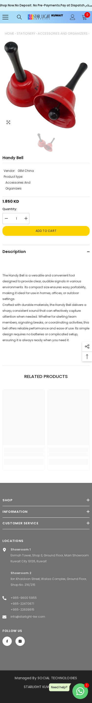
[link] (23, 454)
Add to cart (46, 231)
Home (9, 33)
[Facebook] (7, 641)
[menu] (5, 17)
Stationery (26, 33)
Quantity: (9, 209)
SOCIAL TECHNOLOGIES (57, 678)
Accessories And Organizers (63, 33)
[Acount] (72, 17)
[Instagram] (20, 641)
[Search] (19, 17)
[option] (46, 84)
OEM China (26, 171)
